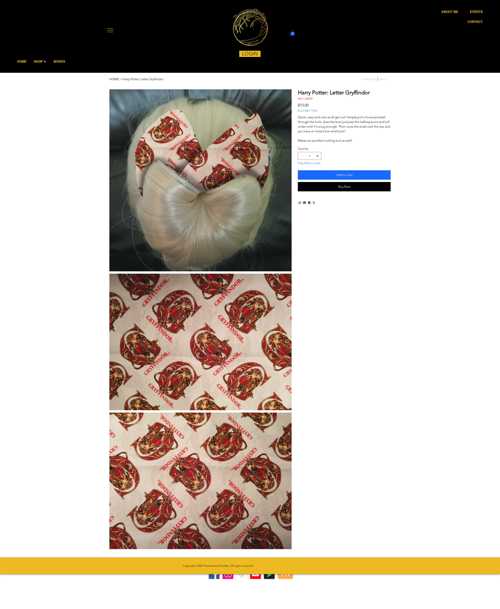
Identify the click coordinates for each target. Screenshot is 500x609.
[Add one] (317, 156)
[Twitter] (314, 203)
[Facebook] (304, 203)
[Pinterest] (309, 203)
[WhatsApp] (300, 203)
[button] (41, 62)
